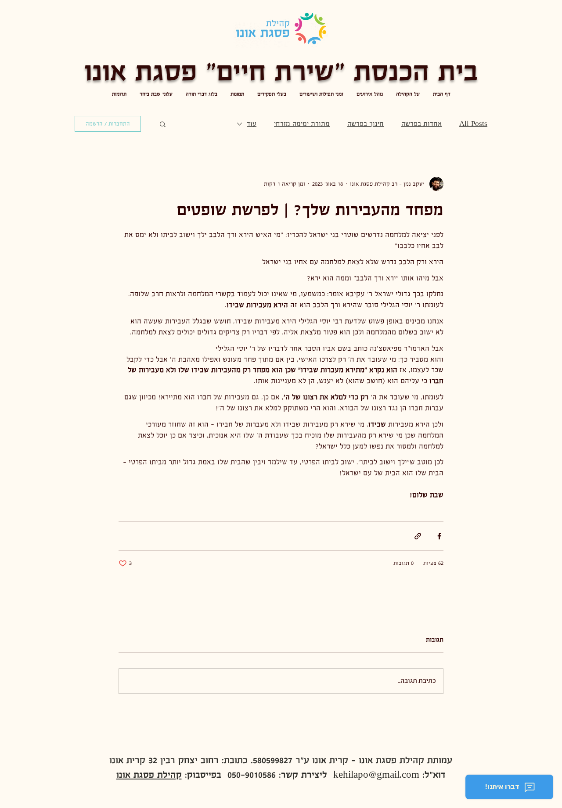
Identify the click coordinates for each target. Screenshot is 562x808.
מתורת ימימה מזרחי (302, 124)
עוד (251, 124)
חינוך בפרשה (365, 124)
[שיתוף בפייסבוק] (439, 536)
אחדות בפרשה (421, 124)
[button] (163, 123)
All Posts (473, 124)
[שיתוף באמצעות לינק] (418, 536)
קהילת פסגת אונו (149, 774)
